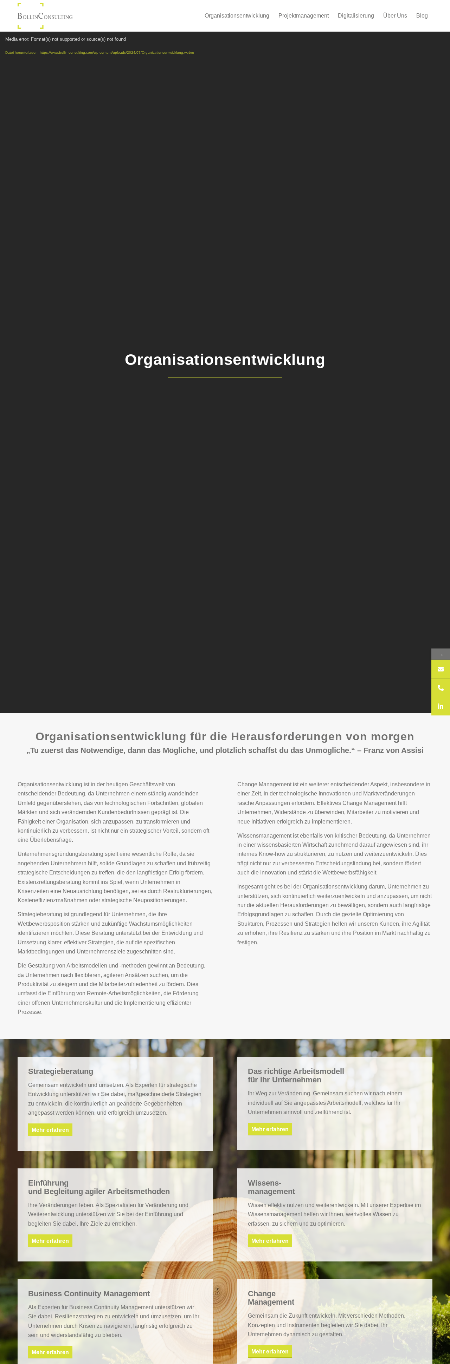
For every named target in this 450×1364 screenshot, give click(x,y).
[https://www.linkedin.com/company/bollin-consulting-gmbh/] (440, 706)
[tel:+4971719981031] (440, 687)
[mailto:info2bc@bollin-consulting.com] (440, 669)
